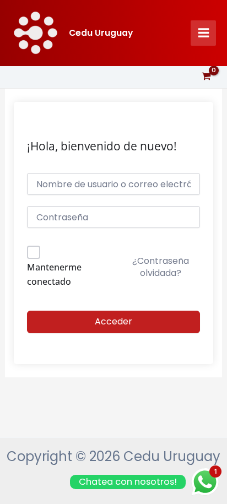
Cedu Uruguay (101, 33)
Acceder (113, 321)
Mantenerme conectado (54, 274)
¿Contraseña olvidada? (160, 266)
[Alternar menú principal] (203, 33)
